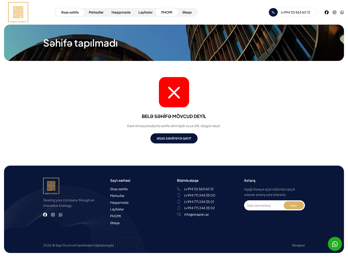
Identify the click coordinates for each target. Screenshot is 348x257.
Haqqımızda (121, 12)
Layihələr (146, 12)
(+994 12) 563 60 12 (295, 12)
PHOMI (166, 12)
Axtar (293, 205)
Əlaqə (187, 12)
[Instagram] (334, 12)
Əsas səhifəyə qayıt (174, 138)
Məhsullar (96, 12)
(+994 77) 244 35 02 (199, 208)
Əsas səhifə (70, 12)
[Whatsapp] (342, 12)
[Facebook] (327, 12)
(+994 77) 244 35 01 (199, 202)
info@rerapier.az (196, 214)
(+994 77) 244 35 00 (199, 195)
